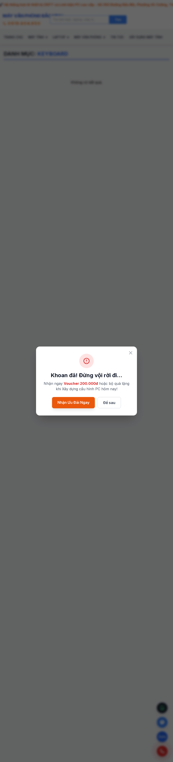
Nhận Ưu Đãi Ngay (73, 402)
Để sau (109, 402)
